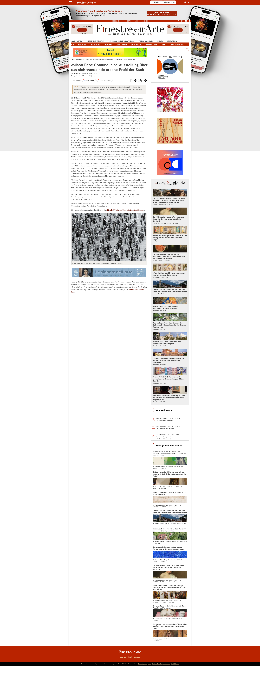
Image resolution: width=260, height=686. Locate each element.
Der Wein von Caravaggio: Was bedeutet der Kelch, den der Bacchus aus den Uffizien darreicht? (169, 219)
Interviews (108, 44)
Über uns (115, 21)
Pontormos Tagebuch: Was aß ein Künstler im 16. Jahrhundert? (169, 493)
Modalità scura (175, 664)
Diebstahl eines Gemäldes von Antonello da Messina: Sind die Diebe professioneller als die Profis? (169, 474)
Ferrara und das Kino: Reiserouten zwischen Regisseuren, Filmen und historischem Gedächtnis (168, 360)
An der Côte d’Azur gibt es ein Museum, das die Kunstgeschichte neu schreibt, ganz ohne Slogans (170, 238)
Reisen (160, 41)
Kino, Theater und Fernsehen (177, 44)
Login (156, 2)
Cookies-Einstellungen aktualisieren (161, 664)
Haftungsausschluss (95, 76)
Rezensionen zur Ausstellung (121, 41)
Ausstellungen (95, 44)
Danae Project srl (142, 664)
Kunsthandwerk (136, 44)
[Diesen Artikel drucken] (135, 81)
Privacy (149, 664)
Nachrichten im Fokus (121, 44)
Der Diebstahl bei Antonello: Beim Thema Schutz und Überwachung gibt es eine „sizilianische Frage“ (170, 626)
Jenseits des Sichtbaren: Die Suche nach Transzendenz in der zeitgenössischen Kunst (168, 548)
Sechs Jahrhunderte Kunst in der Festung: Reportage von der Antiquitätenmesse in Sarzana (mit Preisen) (170, 588)
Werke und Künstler (96, 41)
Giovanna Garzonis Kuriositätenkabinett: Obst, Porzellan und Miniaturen (169, 607)
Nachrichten (76, 41)
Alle (72, 44)
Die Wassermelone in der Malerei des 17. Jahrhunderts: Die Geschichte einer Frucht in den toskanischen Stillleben (169, 256)
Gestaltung (172, 41)
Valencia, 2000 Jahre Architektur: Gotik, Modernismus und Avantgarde (167, 343)
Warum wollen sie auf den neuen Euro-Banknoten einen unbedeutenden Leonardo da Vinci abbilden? (169, 454)
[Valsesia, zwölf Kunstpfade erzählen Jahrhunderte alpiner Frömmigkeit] (170, 301)
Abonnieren (169, 2)
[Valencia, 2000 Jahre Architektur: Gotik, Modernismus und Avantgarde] (170, 336)
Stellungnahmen (146, 41)
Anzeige (145, 21)
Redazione (77, 73)
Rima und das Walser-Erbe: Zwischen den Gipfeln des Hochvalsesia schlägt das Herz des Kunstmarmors (169, 325)
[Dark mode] (145, 81)
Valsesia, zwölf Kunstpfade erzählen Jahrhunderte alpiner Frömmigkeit (165, 307)
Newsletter (126, 21)
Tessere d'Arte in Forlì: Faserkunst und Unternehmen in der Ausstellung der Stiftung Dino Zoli (168, 379)
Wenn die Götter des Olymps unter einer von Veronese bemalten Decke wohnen (169, 274)
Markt (163, 44)
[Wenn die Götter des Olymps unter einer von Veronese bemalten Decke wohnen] (170, 268)
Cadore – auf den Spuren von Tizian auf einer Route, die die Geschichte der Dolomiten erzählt (170, 291)
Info (136, 21)
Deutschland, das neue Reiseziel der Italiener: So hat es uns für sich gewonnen (170, 530)
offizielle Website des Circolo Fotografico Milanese (125, 210)
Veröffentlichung (151, 44)
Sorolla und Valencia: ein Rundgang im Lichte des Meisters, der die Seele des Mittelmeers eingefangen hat (169, 398)
